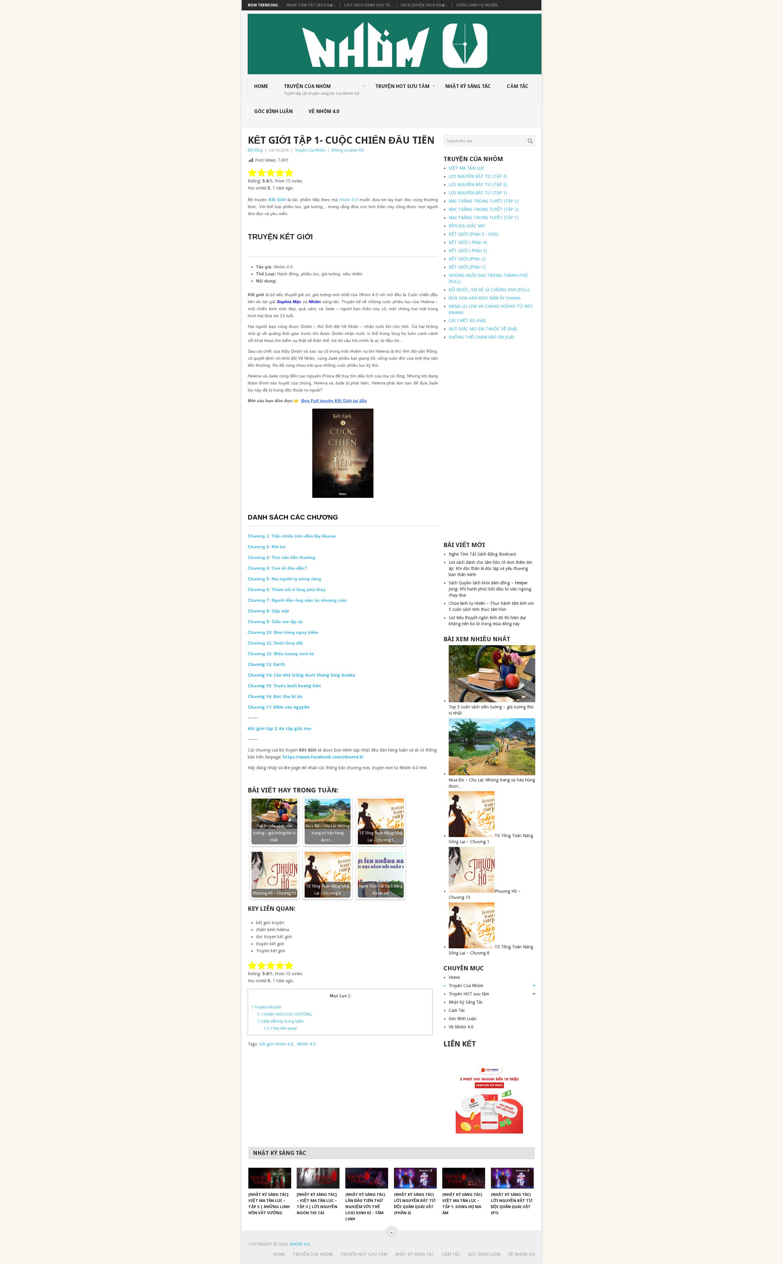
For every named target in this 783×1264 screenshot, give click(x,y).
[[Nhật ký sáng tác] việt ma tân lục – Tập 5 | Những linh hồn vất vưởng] (269, 1178)
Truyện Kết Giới (266, 1007)
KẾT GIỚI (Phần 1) (467, 267)
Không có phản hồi (348, 150)
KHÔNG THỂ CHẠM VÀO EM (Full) (481, 337)
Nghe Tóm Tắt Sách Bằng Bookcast (482, 554)
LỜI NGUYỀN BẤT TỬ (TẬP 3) (478, 176)
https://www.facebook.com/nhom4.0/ (323, 757)
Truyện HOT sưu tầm (402, 86)
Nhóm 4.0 (306, 1044)
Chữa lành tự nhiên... (478, 5)
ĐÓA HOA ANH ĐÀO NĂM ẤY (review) (485, 298)
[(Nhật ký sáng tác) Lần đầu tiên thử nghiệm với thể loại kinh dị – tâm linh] (366, 1178)
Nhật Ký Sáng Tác (468, 86)
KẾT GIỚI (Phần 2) (467, 258)
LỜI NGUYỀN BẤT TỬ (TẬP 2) (478, 184)
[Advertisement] (489, 441)
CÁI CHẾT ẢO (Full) (467, 320)
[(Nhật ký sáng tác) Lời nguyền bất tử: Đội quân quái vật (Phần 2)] (415, 1178)
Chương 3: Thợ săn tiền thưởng (281, 557)
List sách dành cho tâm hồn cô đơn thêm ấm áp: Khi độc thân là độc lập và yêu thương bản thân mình (490, 568)
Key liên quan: (280, 1028)
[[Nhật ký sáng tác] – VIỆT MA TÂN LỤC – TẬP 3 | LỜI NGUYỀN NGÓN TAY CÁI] (318, 1178)
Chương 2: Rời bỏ (267, 546)
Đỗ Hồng (255, 150)
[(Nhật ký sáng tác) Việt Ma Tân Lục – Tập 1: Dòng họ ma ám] (463, 1178)
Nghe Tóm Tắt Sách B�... (311, 5)
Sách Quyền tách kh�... (424, 5)
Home (261, 86)
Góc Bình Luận (273, 111)
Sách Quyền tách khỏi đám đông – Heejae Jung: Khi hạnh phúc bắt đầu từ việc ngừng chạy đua (490, 588)
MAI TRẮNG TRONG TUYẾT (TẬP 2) (483, 209)
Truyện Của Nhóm (321, 89)
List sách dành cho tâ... (368, 5)
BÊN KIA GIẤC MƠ (467, 225)
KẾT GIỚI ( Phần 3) (468, 250)
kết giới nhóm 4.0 (276, 1044)
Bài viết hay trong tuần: (280, 1021)
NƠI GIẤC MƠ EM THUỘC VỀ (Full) (483, 328)
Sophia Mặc (289, 301)
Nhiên (315, 301)
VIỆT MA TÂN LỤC (466, 168)
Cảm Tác (518, 86)
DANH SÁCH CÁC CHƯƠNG (284, 1014)
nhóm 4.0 (348, 199)
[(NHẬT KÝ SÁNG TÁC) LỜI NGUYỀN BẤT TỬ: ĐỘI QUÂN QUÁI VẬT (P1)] (512, 1178)
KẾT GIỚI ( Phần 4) (468, 242)
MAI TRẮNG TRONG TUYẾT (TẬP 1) (483, 217)
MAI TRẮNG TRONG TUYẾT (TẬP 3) (483, 201)
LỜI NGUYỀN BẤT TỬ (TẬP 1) (478, 192)
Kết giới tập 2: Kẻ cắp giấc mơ (279, 728)
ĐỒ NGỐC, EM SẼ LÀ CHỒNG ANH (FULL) (489, 289)
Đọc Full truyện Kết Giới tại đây (334, 400)
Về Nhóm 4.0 (324, 111)
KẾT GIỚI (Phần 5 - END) (473, 234)
